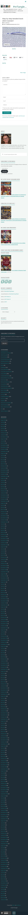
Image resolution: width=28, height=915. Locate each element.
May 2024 (3, 459)
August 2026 (3, 420)
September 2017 (4, 580)
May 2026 (3, 426)
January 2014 (3, 661)
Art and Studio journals (5, 359)
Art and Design (4, 357)
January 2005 (3, 881)
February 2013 (4, 683)
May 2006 (3, 852)
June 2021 (3, 526)
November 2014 (4, 640)
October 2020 (4, 542)
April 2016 (3, 613)
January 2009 (3, 785)
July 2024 (3, 455)
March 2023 (3, 488)
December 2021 (4, 515)
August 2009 (3, 771)
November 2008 (4, 789)
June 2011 (3, 725)
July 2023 (3, 480)
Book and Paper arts (5, 363)
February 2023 (4, 490)
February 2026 (4, 432)
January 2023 (3, 492)
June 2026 (3, 424)
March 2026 (3, 430)
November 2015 (4, 623)
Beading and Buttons (5, 361)
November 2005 (4, 864)
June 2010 (3, 750)
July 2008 (3, 798)
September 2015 (4, 627)
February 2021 (4, 534)
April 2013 (3, 679)
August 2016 (3, 607)
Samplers (3, 400)
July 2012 (3, 698)
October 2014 (4, 642)
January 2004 (3, 899)
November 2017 (4, 578)
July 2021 (3, 524)
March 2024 (3, 463)
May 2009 (3, 777)
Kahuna (13, 905)
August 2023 (3, 478)
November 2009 (4, 764)
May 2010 (3, 752)
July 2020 (3, 549)
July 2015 (3, 632)
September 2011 (4, 719)
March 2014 (3, 656)
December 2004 (4, 883)
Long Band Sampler (5, 396)
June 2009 (3, 775)
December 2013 (4, 663)
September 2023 (4, 476)
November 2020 (4, 540)
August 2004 (3, 887)
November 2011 (4, 715)
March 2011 (3, 731)
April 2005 (3, 876)
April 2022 (3, 507)
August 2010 (3, 746)
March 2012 (3, 706)
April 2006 (3, 854)
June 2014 (3, 650)
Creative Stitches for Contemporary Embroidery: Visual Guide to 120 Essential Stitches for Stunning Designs (13, 220)
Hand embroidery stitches (11, 9)
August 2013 (3, 671)
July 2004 (3, 889)
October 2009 (4, 766)
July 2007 (3, 822)
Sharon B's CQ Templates (6, 402)
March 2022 (3, 509)
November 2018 (4, 567)
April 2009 (3, 779)
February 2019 (4, 563)
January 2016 (3, 619)
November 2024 (4, 447)
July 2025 (3, 441)
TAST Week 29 (7, 296)
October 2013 (4, 667)
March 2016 (3, 615)
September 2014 (4, 644)
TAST (6, 301)
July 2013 (3, 673)
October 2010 (4, 742)
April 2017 (3, 590)
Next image (23, 72)
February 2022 (4, 511)
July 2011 (3, 723)
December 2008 (4, 787)
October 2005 (4, 866)
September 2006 (4, 843)
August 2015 (3, 629)
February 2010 (4, 758)
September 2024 (4, 451)
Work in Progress (4, 411)
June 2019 (3, 561)
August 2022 (3, 503)
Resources (3, 398)
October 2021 (4, 519)
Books (2, 365)
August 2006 (3, 845)
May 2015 (3, 634)
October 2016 (4, 603)
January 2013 (3, 685)
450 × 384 (5, 22)
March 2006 (3, 856)
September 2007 (4, 818)
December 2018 (4, 565)
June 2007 (3, 825)
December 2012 (4, 688)
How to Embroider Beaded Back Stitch (11, 24)
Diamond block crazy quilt (6, 377)
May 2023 (3, 484)
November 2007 (4, 814)
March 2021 (3, 532)
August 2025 (3, 439)
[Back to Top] (14, 913)
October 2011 (4, 717)
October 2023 (4, 474)
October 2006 (4, 841)
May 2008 (3, 802)
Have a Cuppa (4, 390)
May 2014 (3, 652)
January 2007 (3, 835)
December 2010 (4, 737)
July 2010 (3, 748)
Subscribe (4, 171)
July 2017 (3, 584)
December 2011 (4, 712)
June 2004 (3, 891)
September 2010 (4, 744)
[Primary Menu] (25, 1)
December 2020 (4, 538)
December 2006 (4, 837)
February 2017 (4, 594)
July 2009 (3, 773)
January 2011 (3, 735)
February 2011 (4, 733)
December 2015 (4, 621)
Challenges (3, 367)
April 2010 (3, 754)
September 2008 (4, 793)
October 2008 (4, 791)
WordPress (18, 905)
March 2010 (3, 756)
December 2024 (4, 445)
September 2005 (4, 868)
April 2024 (3, 461)
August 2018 (3, 573)
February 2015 (4, 636)
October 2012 (4, 692)
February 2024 (4, 465)
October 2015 (4, 625)
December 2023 (4, 470)
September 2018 (4, 571)
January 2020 (3, 559)
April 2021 (3, 530)
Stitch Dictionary (4, 404)
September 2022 (4, 501)
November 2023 (4, 472)
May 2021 (3, 528)
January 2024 (3, 468)
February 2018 (4, 576)
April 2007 (3, 829)
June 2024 (3, 457)
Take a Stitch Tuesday (5, 406)
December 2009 (4, 762)
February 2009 (4, 783)
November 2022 (4, 497)
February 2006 (4, 858)
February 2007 (4, 833)
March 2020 (3, 555)
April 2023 (3, 486)
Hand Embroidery (4, 386)
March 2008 (3, 806)
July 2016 (3, 609)
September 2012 (4, 694)
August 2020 (3, 546)
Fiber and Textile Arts (5, 382)
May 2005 (3, 874)
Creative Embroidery (5, 375)
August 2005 (3, 870)
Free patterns (4, 384)
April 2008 (3, 804)
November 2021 (4, 517)
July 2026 (3, 422)
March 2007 (3, 831)
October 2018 (4, 569)
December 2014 (4, 638)
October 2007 (4, 816)
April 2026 (3, 428)
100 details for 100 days (6, 353)
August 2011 (3, 721)
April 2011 (3, 729)
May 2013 (3, 677)
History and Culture (5, 392)
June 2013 (3, 675)
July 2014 (3, 648)
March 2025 (3, 443)
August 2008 (3, 796)
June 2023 (3, 482)
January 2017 (3, 596)
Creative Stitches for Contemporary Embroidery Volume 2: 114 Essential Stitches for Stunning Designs (13, 196)
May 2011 (3, 727)
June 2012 (3, 700)
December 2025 (4, 436)
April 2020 (3, 553)
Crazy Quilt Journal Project (6, 371)
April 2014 (3, 654)
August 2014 (3, 646)
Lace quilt (3, 394)
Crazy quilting (3, 373)
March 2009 (3, 781)
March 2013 (3, 681)
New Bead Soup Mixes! (9, 291)
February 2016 (4, 617)
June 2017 (3, 586)
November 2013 (4, 665)
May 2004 (3, 893)
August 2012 (3, 696)
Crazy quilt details (4, 369)
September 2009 (4, 769)
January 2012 (3, 710)
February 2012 (4, 708)
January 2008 (3, 810)
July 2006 (3, 847)
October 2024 (4, 449)
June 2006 (3, 849)
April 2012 (3, 704)
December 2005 (4, 862)
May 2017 (3, 588)
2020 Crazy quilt (4, 355)
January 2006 (3, 860)
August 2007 (3, 820)
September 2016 (4, 605)
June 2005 (3, 872)
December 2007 (4, 812)
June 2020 (3, 551)
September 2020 (4, 544)
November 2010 (4, 739)
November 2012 (4, 690)
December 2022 (4, 495)
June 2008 (3, 800)
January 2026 (3, 434)
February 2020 (4, 557)
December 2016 (4, 598)
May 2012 (3, 702)
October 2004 (4, 885)
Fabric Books (3, 379)
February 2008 (4, 808)
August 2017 (3, 582)
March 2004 (3, 897)
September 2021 (4, 522)
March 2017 (3, 592)
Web (2, 409)
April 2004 (3, 895)
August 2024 (3, 453)
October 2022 (4, 499)
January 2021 (3, 536)
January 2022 (3, 513)
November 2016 (4, 600)
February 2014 (4, 659)
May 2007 (3, 827)
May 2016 (3, 611)
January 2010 (3, 760)
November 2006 (4, 839)
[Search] (2, 154)
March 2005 (3, 879)
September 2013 (4, 669)
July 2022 (3, 505)
